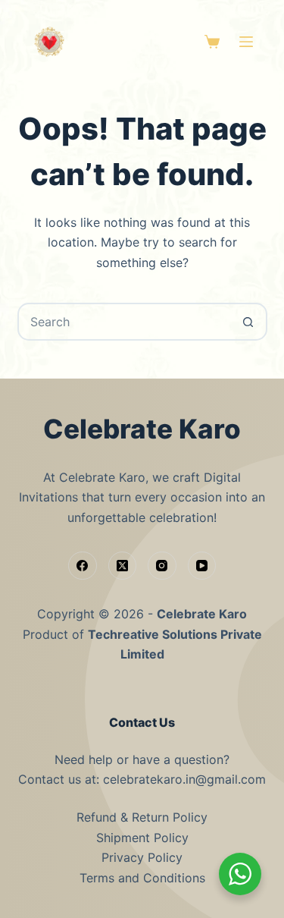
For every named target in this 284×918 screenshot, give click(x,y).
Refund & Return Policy (142, 817)
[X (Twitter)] (122, 566)
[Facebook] (82, 566)
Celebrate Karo (202, 613)
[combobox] (125, 322)
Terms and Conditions (142, 877)
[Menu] (246, 42)
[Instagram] (162, 566)
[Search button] (248, 321)
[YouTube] (202, 566)
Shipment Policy (142, 837)
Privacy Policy (142, 857)
